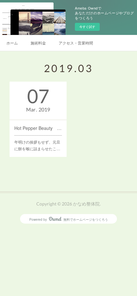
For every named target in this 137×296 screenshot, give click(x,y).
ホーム (12, 42)
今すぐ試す (87, 26)
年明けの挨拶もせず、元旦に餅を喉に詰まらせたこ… (37, 145)
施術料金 (38, 42)
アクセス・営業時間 (76, 42)
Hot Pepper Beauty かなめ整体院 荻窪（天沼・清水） (38, 128)
